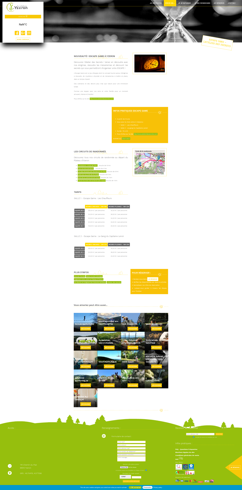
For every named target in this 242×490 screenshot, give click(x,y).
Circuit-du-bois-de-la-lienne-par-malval (91, 180)
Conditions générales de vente (187, 455)
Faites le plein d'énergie (94, 276)
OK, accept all (136, 487)
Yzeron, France (23, 24)
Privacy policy (157, 487)
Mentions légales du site (184, 452)
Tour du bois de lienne (85, 168)
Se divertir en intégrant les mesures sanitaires (90, 282)
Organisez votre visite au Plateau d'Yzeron (88, 279)
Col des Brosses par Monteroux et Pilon (92, 171)
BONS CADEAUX (23, 39)
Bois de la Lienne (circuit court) (89, 177)
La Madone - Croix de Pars (87, 165)
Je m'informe (184, 3)
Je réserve (219, 3)
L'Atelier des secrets (114, 282)
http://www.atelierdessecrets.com (101, 99)
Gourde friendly (79, 276)
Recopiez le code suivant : (131, 473)
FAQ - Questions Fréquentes (186, 449)
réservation (126, 138)
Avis (177, 459)
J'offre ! (232, 3)
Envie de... (170, 3)
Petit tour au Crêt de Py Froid (88, 174)
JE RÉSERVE (152, 279)
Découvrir (85, 329)
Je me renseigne (202, 3)
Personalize (147, 487)
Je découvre (156, 3)
